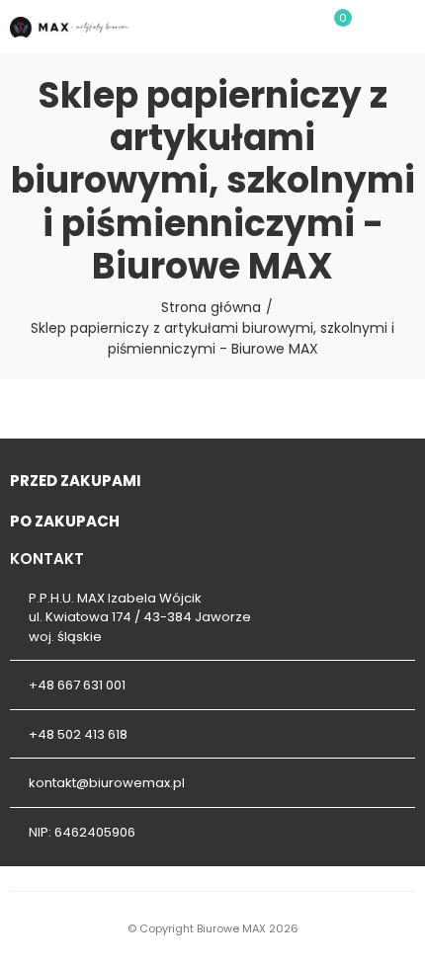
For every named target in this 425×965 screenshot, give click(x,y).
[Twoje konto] (372, 26)
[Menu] (405, 26)
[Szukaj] (300, 26)
